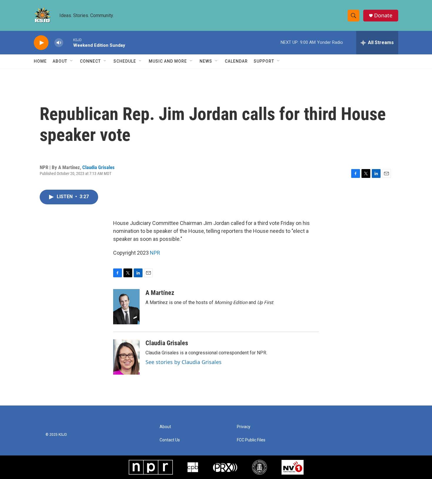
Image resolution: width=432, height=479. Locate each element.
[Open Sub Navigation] (71, 61)
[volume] (59, 42)
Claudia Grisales (98, 167)
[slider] (68, 42)
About (60, 61)
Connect (90, 61)
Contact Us (170, 440)
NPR (155, 253)
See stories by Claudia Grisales (183, 361)
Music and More (168, 61)
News (206, 61)
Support (264, 61)
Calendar (236, 61)
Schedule (124, 61)
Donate (383, 15)
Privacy (243, 427)
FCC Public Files (251, 440)
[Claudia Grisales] (126, 357)
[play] (41, 42)
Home (40, 61)
